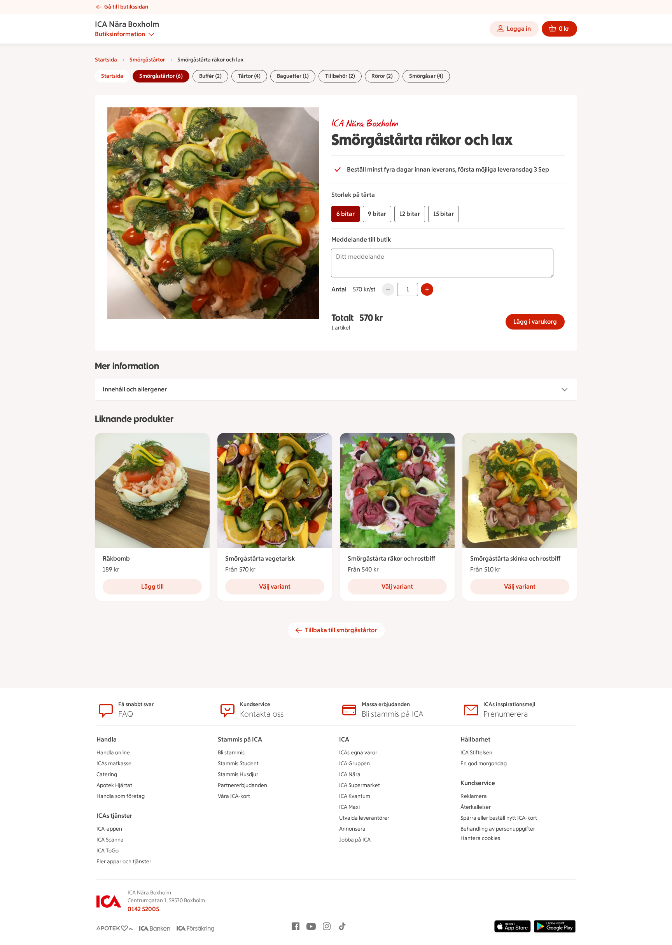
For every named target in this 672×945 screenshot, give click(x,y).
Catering (106, 774)
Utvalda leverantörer (364, 818)
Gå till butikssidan (126, 7)
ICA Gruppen (354, 763)
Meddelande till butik (361, 239)
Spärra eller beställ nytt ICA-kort (498, 818)
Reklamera (473, 796)
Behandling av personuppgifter (497, 829)
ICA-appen (109, 829)
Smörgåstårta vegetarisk (260, 558)
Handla (106, 739)
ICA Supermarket (359, 785)
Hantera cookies (480, 838)
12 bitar (409, 213)
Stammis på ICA (240, 739)
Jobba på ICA (355, 839)
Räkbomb (116, 558)
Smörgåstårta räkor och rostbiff (391, 558)
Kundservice (477, 783)
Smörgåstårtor (147, 59)
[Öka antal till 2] (427, 289)
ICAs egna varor (358, 752)
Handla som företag (120, 796)
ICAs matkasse (113, 763)
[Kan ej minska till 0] (388, 289)
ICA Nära (349, 774)
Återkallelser (475, 807)
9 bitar (377, 213)
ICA (344, 739)
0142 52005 (143, 909)
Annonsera (352, 829)
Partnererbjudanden (242, 785)
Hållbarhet (475, 739)
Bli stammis (231, 752)
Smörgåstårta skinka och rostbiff (515, 558)
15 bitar (443, 213)
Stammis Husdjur (238, 774)
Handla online (113, 752)
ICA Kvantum (354, 796)
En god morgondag (483, 763)
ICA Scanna (110, 839)
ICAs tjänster (114, 815)
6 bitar (345, 213)
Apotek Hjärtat (114, 785)
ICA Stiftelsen (476, 752)
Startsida (106, 59)
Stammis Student (238, 763)
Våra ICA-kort (234, 796)
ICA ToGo (107, 850)
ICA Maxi (349, 807)
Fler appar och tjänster (123, 861)
